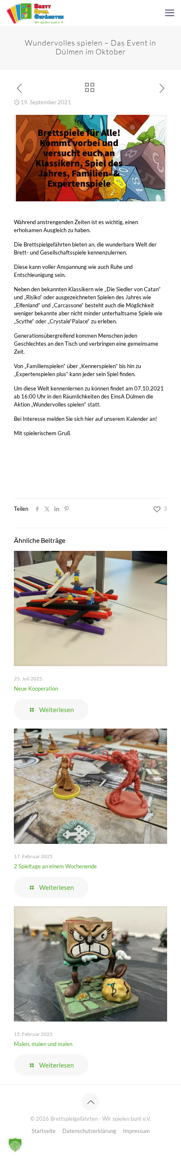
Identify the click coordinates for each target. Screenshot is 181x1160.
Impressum (136, 1130)
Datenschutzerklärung (89, 1130)
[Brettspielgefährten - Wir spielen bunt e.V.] (35, 12)
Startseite (44, 1130)
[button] (15, 1145)
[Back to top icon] (90, 1102)
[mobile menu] (169, 12)
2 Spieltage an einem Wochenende (55, 866)
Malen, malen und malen (43, 1044)
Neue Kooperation (36, 688)
